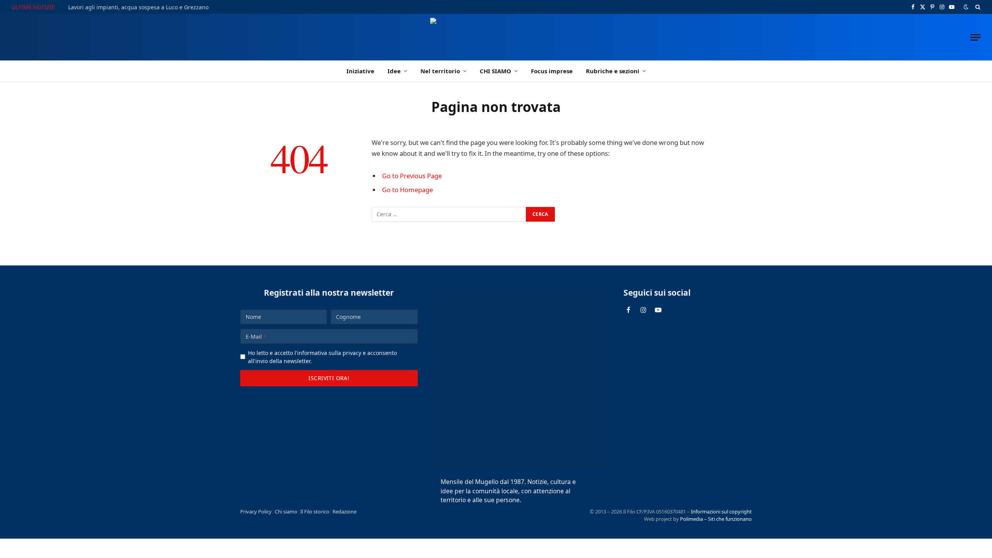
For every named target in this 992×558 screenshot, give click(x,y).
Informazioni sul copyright (721, 511)
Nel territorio (440, 71)
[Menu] (975, 37)
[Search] (977, 7)
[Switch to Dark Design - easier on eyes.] (966, 7)
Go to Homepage (407, 189)
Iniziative (360, 71)
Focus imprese (552, 71)
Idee (394, 71)
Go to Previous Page (412, 175)
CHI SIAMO (495, 71)
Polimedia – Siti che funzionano (716, 518)
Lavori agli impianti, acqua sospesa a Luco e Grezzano (138, 7)
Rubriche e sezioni (612, 71)
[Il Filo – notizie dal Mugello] (496, 37)
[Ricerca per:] (449, 214)
